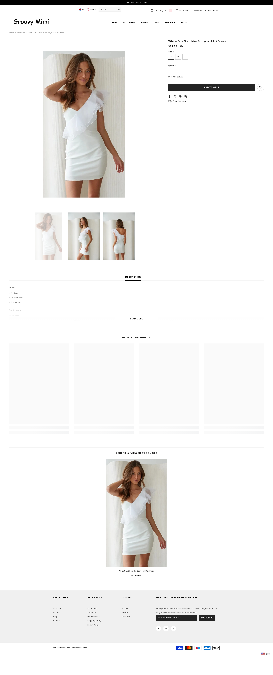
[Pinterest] (180, 96)
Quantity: (172, 65)
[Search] (110, 9)
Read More (136, 318)
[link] (39, 427)
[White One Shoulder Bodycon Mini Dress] (136, 513)
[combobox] (108, 9)
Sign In (197, 10)
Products (21, 33)
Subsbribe (207, 617)
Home (11, 33)
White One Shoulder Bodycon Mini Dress (136, 571)
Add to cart (211, 87)
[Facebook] (169, 96)
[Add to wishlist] (260, 87)
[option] (84, 124)
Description (133, 277)
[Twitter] (175, 96)
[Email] (185, 96)
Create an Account (211, 10)
